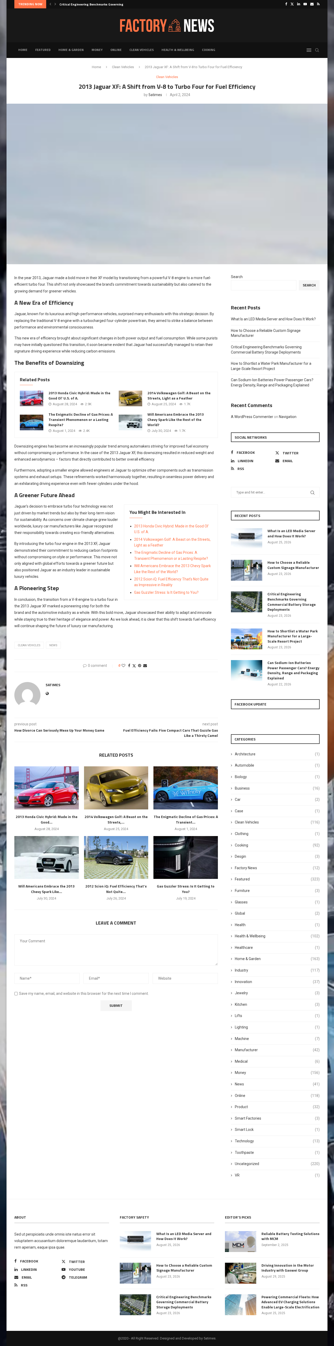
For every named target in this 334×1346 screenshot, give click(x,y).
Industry (277, 970)
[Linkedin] (298, 4)
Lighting (277, 1027)
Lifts (277, 1016)
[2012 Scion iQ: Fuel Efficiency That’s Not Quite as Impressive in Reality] (116, 857)
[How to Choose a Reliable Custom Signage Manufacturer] (246, 570)
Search (237, 277)
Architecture (277, 754)
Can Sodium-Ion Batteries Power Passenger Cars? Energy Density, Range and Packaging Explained (293, 670)
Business (277, 788)
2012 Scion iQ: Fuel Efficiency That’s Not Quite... (116, 888)
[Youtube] (305, 4)
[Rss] (318, 4)
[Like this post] (123, 665)
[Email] (312, 4)
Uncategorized (277, 1164)
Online (116, 49)
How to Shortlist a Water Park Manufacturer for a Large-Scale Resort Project (292, 636)
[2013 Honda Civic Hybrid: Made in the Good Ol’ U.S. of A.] (31, 398)
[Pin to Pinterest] (139, 665)
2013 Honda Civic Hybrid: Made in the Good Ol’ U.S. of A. (79, 395)
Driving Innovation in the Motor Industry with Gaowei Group (287, 1268)
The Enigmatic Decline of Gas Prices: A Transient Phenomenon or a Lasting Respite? (81, 419)
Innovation (277, 982)
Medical (277, 1061)
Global (277, 913)
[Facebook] (286, 4)
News (277, 1084)
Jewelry (277, 993)
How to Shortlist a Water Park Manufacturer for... (96, 4)
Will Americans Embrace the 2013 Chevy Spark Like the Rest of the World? (175, 419)
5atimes (155, 95)
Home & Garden (71, 49)
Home (22, 49)
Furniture (277, 891)
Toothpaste (277, 1152)
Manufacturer (277, 1050)
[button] (50, 4)
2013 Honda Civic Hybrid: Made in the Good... (46, 819)
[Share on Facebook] (129, 665)
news (53, 645)
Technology (277, 1141)
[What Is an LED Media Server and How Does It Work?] (246, 538)
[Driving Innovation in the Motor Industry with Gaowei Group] (240, 1273)
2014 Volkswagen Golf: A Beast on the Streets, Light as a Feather (179, 395)
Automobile (277, 765)
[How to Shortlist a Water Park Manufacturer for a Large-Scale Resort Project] (246, 638)
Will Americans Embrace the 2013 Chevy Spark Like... (46, 888)
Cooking (208, 49)
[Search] (317, 50)
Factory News (277, 868)
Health (277, 925)
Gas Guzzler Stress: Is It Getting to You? (166, 592)
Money (97, 49)
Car (277, 799)
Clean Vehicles (141, 49)
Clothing (277, 834)
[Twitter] (292, 4)
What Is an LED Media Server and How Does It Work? (273, 319)
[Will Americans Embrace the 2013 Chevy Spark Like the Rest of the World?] (130, 422)
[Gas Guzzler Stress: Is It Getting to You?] (185, 857)
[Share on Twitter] (134, 665)
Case (277, 811)
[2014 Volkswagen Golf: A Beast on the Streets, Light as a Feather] (130, 398)
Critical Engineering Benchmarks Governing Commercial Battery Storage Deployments (291, 601)
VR (277, 1175)
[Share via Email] (145, 665)
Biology (277, 777)
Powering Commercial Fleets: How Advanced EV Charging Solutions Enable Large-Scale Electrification (290, 1302)
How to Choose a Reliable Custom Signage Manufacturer (293, 565)
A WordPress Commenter (252, 417)
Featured (43, 49)
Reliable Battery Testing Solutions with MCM (290, 1236)
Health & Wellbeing (178, 49)
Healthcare (277, 947)
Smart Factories (277, 1118)
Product (277, 1107)
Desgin (277, 856)
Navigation (287, 417)
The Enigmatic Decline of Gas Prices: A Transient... (186, 819)
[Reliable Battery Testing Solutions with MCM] (240, 1241)
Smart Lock (277, 1129)
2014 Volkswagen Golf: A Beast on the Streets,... (116, 819)
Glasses (277, 902)
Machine (277, 1039)
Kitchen (277, 1004)
